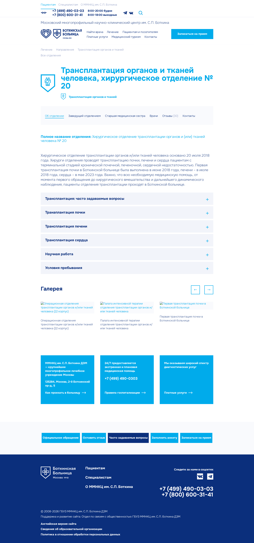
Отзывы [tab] (170, 116)
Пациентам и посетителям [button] (140, 32)
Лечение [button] (113, 32)
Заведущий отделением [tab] (84, 116)
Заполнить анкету (164, 438)
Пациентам (48, 5)
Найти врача (95, 32)
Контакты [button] (150, 37)
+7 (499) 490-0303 (121, 378)
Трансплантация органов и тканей (93, 97)
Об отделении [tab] (54, 116)
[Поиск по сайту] (141, 13)
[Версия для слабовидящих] (44, 13)
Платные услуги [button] (97, 37)
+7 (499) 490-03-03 (68, 11)
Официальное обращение (61, 438)
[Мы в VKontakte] (131, 13)
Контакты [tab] (189, 116)
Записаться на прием (192, 34)
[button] (127, 199)
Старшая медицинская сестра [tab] (125, 116)
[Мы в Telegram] (125, 13)
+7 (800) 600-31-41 (67, 15)
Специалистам (68, 5)
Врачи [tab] (154, 116)
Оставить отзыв (94, 438)
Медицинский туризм (126, 37)
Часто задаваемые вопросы (128, 438)
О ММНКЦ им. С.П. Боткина (99, 5)
